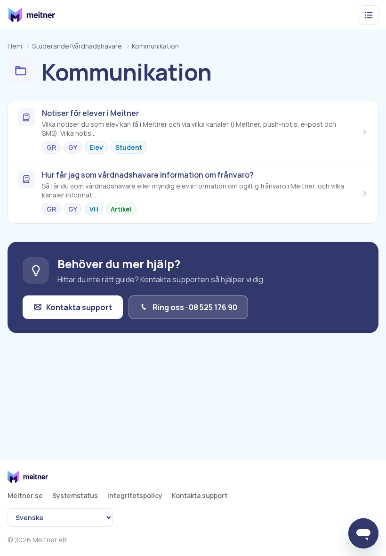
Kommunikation (155, 45)
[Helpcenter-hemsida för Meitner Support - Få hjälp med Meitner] (32, 15)
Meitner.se (25, 495)
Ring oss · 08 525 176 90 (195, 307)
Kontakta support (79, 307)
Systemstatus (75, 495)
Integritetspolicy (134, 495)
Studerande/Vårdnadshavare (77, 45)
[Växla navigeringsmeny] (368, 15)
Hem (15, 45)
